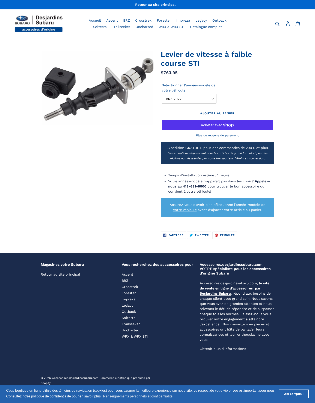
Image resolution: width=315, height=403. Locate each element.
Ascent (127, 274)
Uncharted (130, 330)
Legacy (127, 305)
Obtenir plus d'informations (223, 349)
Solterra (128, 318)
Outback (129, 312)
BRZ (125, 281)
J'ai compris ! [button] (294, 394)
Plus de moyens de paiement (217, 135)
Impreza (128, 299)
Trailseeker (131, 324)
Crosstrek (130, 287)
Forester (129, 293)
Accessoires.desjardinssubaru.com (75, 377)
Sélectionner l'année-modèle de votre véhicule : (188, 87)
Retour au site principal (60, 274)
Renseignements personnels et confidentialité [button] (137, 396)
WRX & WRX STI (135, 336)
